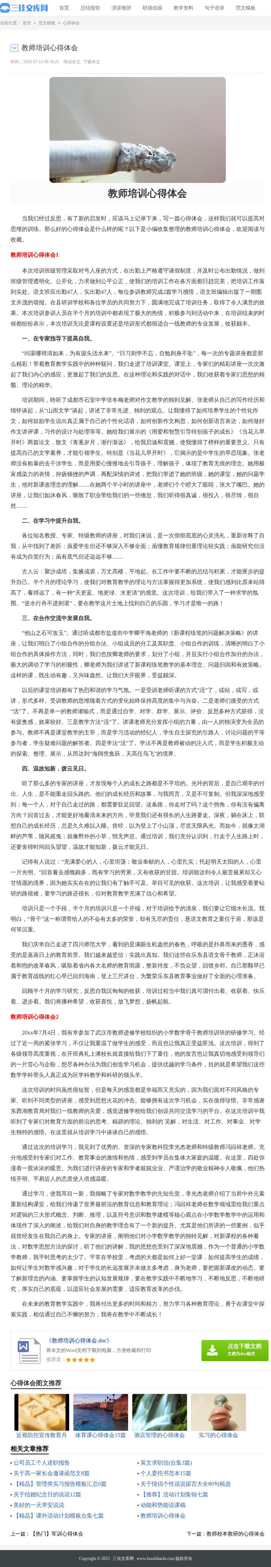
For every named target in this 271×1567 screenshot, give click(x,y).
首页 (64, 8)
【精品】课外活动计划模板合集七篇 (58, 1516)
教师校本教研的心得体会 (235, 1534)
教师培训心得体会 (163, 1516)
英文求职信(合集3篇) (166, 1463)
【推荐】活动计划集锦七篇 (174, 1494)
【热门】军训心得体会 (56, 1534)
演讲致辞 (121, 8)
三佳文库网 (123, 1558)
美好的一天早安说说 (38, 1505)
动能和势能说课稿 (163, 1505)
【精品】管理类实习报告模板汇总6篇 (60, 1484)
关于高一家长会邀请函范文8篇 (51, 1473)
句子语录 (214, 8)
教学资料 (183, 8)
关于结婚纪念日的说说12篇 (47, 1494)
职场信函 (152, 8)
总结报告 (90, 8)
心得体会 (71, 22)
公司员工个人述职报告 (41, 1463)
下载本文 (91, 61)
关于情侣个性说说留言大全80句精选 (185, 1484)
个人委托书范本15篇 (165, 1473)
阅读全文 (72, 61)
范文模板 (245, 8)
